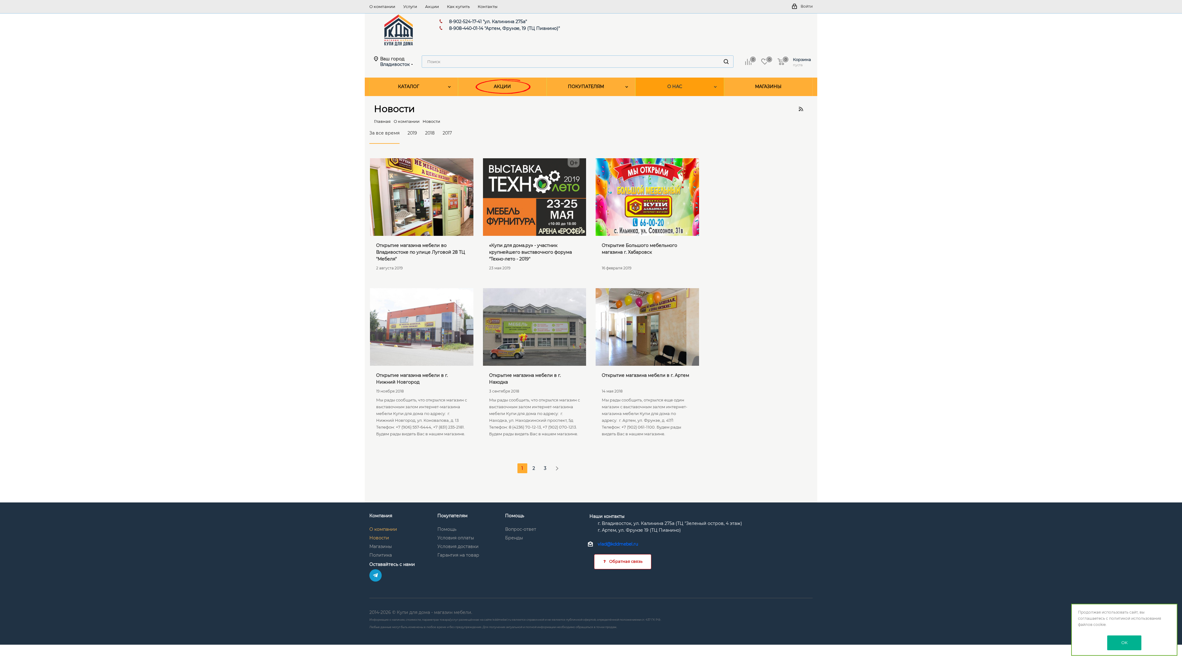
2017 (447, 133)
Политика (380, 555)
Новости (379, 538)
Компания (380, 515)
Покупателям (452, 515)
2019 (412, 133)
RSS (801, 109)
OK (1124, 642)
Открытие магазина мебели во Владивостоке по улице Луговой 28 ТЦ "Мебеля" (420, 252)
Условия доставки (458, 546)
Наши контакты (607, 516)
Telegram (375, 575)
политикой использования (1135, 618)
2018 (430, 133)
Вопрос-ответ (520, 529)
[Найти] (726, 61)
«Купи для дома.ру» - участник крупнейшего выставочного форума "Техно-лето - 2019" (530, 252)
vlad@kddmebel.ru (618, 544)
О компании (383, 529)
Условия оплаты (455, 538)
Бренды (514, 538)
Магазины (380, 546)
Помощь (446, 529)
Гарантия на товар (458, 555)
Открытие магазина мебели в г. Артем (645, 375)
